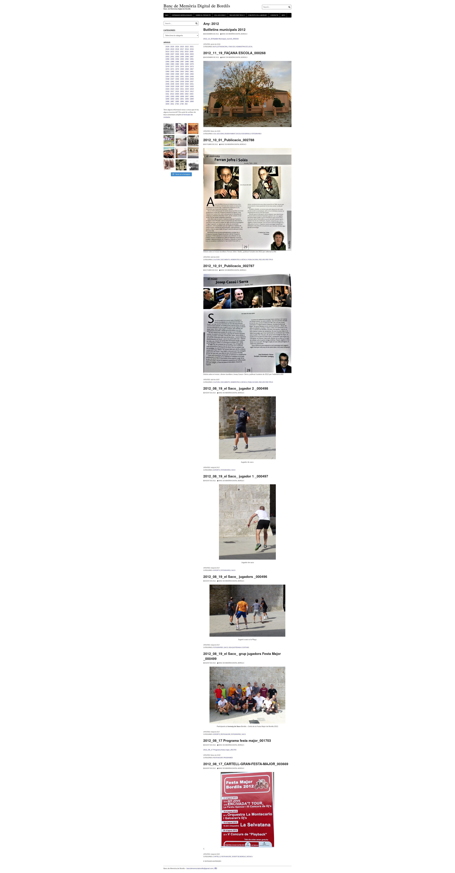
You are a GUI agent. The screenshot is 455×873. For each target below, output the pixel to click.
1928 (177, 86)
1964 (177, 71)
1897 (187, 96)
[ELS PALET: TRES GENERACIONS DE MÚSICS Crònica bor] (193, 140)
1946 (177, 79)
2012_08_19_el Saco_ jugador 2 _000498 (235, 388)
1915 (182, 91)
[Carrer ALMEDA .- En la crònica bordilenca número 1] (181, 152)
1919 (192, 89)
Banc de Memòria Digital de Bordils (197, 6)
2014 (167, 52)
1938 (187, 81)
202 (186, 104)
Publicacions (253, 259)
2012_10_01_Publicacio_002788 (228, 139)
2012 (177, 52)
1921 (182, 89)
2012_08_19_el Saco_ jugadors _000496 (235, 576)
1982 (177, 64)
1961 (192, 71)
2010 (187, 52)
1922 (177, 89)
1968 (187, 69)
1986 (187, 61)
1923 (172, 89)
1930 (167, 86)
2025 (172, 47)
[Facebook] (215, 868)
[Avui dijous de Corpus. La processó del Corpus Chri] (181, 164)
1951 (182, 76)
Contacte (274, 15)
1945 (182, 79)
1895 (167, 99)
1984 (167, 64)
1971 (172, 69)
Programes (228, 757)
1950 (187, 76)
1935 (172, 84)
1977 (172, 66)
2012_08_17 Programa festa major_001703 (237, 740)
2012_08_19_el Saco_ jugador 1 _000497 (235, 476)
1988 (177, 61)
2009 (191, 52)
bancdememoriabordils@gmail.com (200, 868)
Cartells (217, 856)
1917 (172, 91)
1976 (177, 66)
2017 (182, 49)
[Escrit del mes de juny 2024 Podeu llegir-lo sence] (169, 164)
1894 (172, 99)
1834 (167, 104)
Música (244, 259)
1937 (192, 81)
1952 (177, 76)
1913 (187, 91)
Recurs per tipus (266, 259)
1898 (182, 96)
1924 (167, 89)
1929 (172, 86)
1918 (167, 91)
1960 (167, 74)
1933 (182, 84)
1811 (172, 104)
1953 (172, 76)
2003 (192, 54)
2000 (177, 56)
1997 (192, 56)
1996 (167, 59)
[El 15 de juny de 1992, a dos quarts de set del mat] (181, 140)
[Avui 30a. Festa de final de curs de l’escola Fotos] (193, 152)
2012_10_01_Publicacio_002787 (228, 265)
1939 (182, 81)
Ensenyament (230, 134)
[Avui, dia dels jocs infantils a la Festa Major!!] (181, 128)
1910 (172, 94)
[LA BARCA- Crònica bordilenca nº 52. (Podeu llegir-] (193, 164)
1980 (187, 64)
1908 (177, 94)
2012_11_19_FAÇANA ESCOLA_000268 (234, 52)
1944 (187, 79)
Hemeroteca (236, 259)
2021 (192, 47)
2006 (177, 54)
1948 (167, 79)
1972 (167, 69)
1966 (167, 71)
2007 (172, 54)
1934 (177, 84)
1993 (182, 59)
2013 (172, 52)
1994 (177, 59)
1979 (192, 64)
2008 (167, 54)
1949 (192, 76)
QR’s (283, 15)
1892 (177, 99)
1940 (177, 81)
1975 (182, 66)
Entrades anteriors (213, 861)
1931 (192, 84)
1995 (172, 59)
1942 (167, 81)
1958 (177, 74)
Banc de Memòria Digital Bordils (234, 34)
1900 (172, 96)
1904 (187, 94)
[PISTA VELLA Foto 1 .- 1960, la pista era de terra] (169, 128)
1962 (187, 71)
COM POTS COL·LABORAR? (257, 15)
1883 (187, 101)
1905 (182, 94)
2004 (187, 54)
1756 (177, 104)
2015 (192, 49)
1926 (187, 86)
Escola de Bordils (243, 134)
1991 (192, 59)
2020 (167, 49)
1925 (192, 86)
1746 (182, 104)
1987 (182, 61)
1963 (182, 71)
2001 (172, 56)
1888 (167, 101)
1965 (172, 71)
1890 (187, 99)
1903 (191, 94)
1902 (167, 96)
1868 (192, 101)
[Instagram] (216, 868)
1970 (177, 69)
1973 (192, 66)
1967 (192, 69)
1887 (172, 101)
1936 (167, 84)
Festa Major (225, 734)
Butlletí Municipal (220, 47)
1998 (187, 56)
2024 (177, 47)
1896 (192, 96)
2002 (167, 56)
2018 (177, 49)
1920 (187, 89)
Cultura (216, 259)
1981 (182, 64)
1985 (192, 61)
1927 (182, 86)
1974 (187, 66)
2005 (182, 54)
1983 (172, 64)
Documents (225, 259)
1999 (182, 56)
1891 (182, 99)
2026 (167, 47)
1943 (192, 79)
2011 (182, 52)
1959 (172, 74)
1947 (172, 79)
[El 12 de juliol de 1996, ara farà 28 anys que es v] (169, 152)
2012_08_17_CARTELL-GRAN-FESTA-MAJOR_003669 (245, 763)
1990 (167, 61)
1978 (167, 66)
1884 (182, 101)
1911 (167, 94)
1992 (187, 59)
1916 (177, 91)
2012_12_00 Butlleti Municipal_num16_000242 (221, 39)
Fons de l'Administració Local (241, 47)
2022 (187, 47)
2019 (172, 49)
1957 (182, 74)
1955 (192, 74)
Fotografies (256, 134)
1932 (187, 84)
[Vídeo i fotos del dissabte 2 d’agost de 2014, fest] (169, 140)
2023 (182, 47)
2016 (187, 49)
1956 (187, 74)
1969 (182, 69)
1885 (177, 101)
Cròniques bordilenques (182, 15)
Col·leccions (218, 134)
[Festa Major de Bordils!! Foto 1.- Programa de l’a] (193, 128)
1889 (192, 99)
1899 (177, 96)
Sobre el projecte (203, 15)
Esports (216, 470)
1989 (172, 61)
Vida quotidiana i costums (239, 647)
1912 (192, 91)
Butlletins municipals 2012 (224, 29)
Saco (233, 470)
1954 (167, 76)
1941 (172, 81)
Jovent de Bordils (239, 856)
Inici (166, 15)
